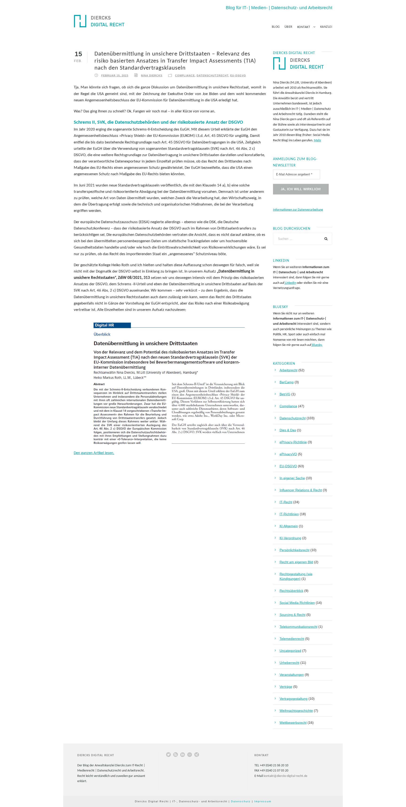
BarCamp (287, 382)
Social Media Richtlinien (297, 603)
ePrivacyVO (288, 454)
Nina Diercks (151, 75)
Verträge (286, 686)
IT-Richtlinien (289, 514)
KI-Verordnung (290, 538)
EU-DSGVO (238, 75)
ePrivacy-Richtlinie (293, 442)
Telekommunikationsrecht (298, 627)
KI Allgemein (289, 526)
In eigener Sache (292, 478)
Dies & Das (288, 430)
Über (289, 27)
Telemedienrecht (292, 639)
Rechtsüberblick (291, 591)
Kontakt (303, 27)
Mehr (317, 140)
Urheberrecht (289, 663)
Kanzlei (326, 27)
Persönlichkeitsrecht (294, 550)
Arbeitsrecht (288, 370)
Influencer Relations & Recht (301, 490)
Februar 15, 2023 (114, 75)
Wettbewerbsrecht (293, 722)
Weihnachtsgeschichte (296, 710)
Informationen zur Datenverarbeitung (298, 210)
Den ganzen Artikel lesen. (94, 453)
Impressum (262, 801)
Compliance (185, 75)
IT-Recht (286, 502)
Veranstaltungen (292, 674)
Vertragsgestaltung (294, 698)
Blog (276, 27)
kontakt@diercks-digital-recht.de (285, 776)
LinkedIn (290, 283)
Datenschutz (241, 801)
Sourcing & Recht (292, 615)
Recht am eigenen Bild (296, 562)
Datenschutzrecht (212, 75)
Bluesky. (317, 345)
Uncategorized (290, 651)
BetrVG (285, 394)
